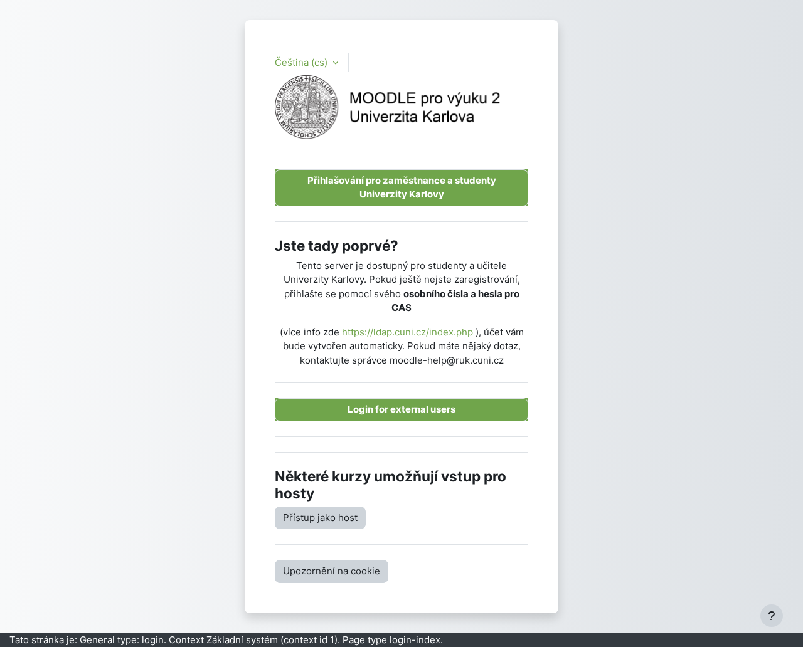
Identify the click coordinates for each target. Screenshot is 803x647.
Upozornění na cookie (331, 571)
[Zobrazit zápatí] (771, 615)
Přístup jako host (320, 517)
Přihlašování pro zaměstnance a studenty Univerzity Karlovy (401, 187)
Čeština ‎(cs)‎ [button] (302, 62)
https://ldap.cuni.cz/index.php (407, 332)
